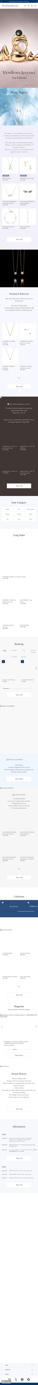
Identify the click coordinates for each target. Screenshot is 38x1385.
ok (28, 46)
